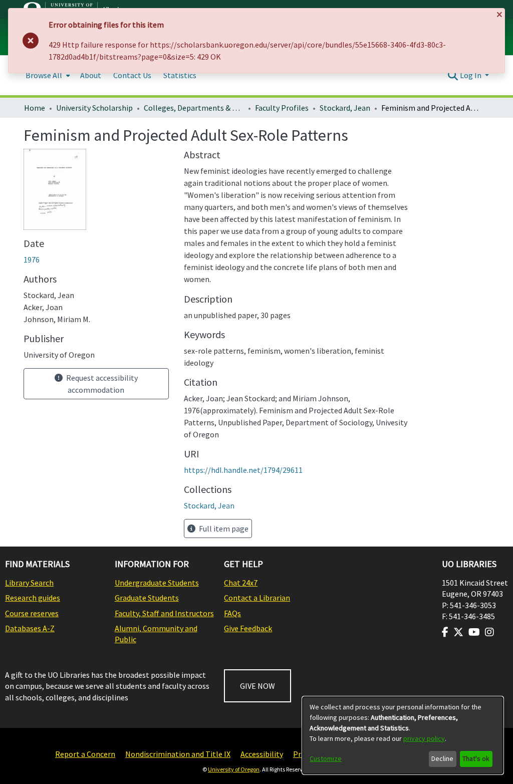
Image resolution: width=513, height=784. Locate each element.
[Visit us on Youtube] (474, 632)
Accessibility (261, 754)
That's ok (475, 758)
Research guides (32, 598)
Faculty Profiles (282, 108)
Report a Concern (85, 754)
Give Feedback (248, 628)
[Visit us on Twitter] (458, 632)
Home (34, 108)
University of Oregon (234, 769)
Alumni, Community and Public (156, 633)
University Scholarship (94, 108)
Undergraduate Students (157, 583)
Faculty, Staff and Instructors (164, 613)
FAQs (232, 613)
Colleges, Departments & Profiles (194, 108)
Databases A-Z (30, 628)
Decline (442, 758)
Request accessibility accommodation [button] (101, 384)
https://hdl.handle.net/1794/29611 (243, 470)
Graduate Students (147, 598)
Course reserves (32, 613)
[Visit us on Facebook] (445, 632)
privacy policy (424, 738)
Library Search (29, 583)
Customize (326, 758)
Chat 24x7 (241, 583)
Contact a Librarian (257, 598)
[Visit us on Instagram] (489, 632)
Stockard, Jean (345, 108)
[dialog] (403, 735)
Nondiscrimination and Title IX (177, 754)
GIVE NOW (257, 686)
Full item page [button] (222, 529)
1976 (32, 259)
